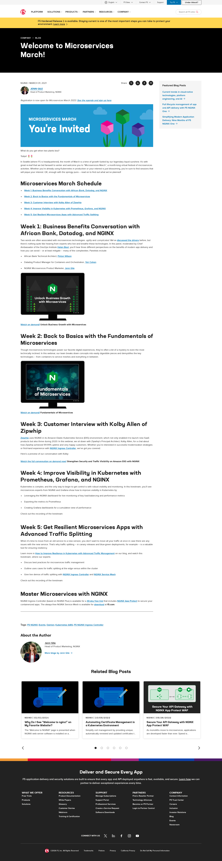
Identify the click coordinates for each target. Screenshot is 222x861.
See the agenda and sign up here (94, 100)
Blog (171, 816)
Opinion (50, 625)
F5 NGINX (32, 625)
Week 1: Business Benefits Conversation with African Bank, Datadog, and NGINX (65, 190)
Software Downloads (105, 812)
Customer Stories (67, 808)
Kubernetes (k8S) (64, 625)
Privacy (113, 851)
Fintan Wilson (65, 256)
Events (42, 625)
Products (26, 800)
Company (26, 38)
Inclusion (173, 808)
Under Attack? (191, 2)
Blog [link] (38, 38)
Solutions (26, 804)
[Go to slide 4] (114, 748)
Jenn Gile (70, 268)
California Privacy (128, 851)
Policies (102, 851)
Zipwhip (25, 438)
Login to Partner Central (144, 808)
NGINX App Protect (127, 601)
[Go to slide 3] (108, 748)
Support (160, 2)
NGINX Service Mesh (105, 574)
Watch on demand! (30, 324)
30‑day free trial (95, 601)
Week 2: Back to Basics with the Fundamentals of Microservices (57, 196)
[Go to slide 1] (96, 748)
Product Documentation (69, 796)
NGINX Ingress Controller (63, 448)
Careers (173, 804)
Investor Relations (177, 812)
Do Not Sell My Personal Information (155, 851)
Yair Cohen (90, 262)
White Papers (65, 800)
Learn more (59, 24)
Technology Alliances (142, 800)
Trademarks (88, 851)
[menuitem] (110, 2)
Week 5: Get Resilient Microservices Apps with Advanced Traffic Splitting (61, 214)
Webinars (63, 812)
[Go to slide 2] (102, 748)
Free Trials (27, 796)
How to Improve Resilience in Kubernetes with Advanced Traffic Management (75, 553)
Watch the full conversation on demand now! (43, 461)
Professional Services (106, 804)
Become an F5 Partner (143, 804)
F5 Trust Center (176, 800)
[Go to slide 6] (126, 748)
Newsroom (174, 824)
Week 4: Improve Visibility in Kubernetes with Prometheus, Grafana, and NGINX (65, 208)
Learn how (185, 779)
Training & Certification (69, 816)
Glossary (63, 804)
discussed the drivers (128, 240)
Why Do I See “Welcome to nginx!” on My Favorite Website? (48, 723)
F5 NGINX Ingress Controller (88, 625)
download (99, 604)
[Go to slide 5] (120, 748)
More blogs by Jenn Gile (57, 653)
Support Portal (102, 800)
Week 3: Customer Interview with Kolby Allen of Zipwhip (52, 202)
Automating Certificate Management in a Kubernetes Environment (110, 723)
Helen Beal (63, 247)
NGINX (89, 717)
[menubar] (111, 2)
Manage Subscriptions (106, 796)
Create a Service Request (107, 808)
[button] (87, 125)
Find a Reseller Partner (143, 796)
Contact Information (178, 796)
